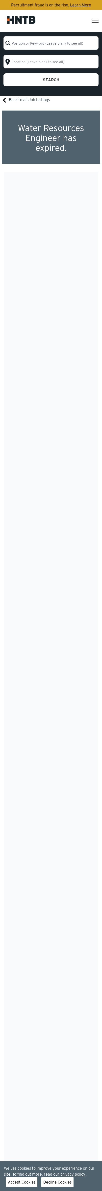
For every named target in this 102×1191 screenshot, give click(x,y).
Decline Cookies (57, 1182)
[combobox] (50, 43)
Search (51, 79)
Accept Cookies (21, 1182)
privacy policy (73, 1174)
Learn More (80, 4)
